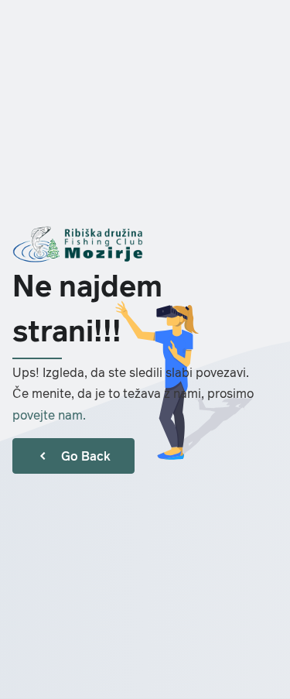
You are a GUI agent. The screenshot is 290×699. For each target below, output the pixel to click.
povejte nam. (49, 414)
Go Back (86, 455)
